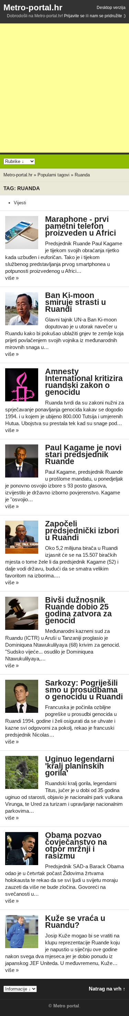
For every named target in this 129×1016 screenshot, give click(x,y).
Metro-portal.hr (32, 7)
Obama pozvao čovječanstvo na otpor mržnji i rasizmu (76, 845)
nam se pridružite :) (108, 15)
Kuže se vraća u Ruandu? (75, 922)
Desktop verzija (111, 7)
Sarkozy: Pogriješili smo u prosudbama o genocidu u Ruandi (84, 690)
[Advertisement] (64, 88)
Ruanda (82, 174)
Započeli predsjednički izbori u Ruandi (82, 531)
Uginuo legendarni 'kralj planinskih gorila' (79, 766)
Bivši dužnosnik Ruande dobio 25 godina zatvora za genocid (78, 610)
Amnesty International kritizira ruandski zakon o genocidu (84, 382)
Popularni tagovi (53, 174)
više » (12, 278)
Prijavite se (74, 15)
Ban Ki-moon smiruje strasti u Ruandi (75, 302)
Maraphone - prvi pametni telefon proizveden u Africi (80, 226)
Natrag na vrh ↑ (107, 989)
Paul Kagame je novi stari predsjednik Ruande (83, 454)
